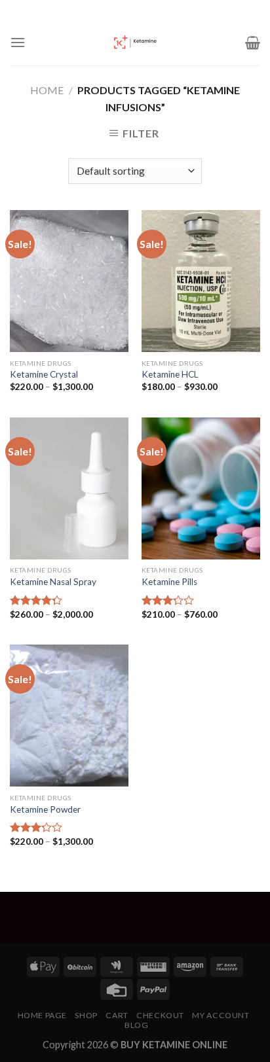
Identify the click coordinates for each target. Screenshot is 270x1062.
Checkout (160, 1015)
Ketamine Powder (45, 809)
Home (47, 90)
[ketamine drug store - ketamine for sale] (135, 42)
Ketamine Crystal (44, 374)
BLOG (136, 1025)
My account (220, 1015)
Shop (86, 1015)
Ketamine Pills (169, 581)
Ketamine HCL (170, 374)
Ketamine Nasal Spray (53, 581)
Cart (117, 1015)
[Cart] (252, 42)
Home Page (43, 1015)
